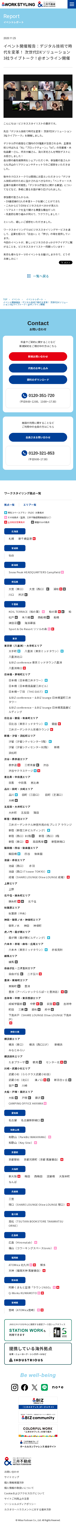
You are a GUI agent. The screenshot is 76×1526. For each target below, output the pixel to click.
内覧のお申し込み (38, 368)
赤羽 (32, 866)
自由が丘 (14, 974)
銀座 (54, 724)
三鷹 (21, 1009)
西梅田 (38, 1176)
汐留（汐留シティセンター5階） (28, 741)
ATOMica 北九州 (19, 1265)
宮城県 (14, 548)
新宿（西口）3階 (49, 836)
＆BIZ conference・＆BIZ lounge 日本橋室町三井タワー (40, 700)
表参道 (13, 765)
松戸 (11, 617)
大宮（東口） (17, 589)
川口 (11, 594)
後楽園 (38, 854)
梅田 (27, 1176)
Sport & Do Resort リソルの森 (28, 629)
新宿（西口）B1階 (20, 836)
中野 (33, 1004)
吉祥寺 (67, 1004)
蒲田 (36, 812)
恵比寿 (35, 782)
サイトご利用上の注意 (16, 1498)
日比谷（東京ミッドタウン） (26, 724)
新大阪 (13, 1176)
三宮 (11, 1199)
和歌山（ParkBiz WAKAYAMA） (28, 1137)
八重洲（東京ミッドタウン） (42, 651)
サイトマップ (11, 1477)
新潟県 (14, 564)
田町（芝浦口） (54, 795)
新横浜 (58, 1044)
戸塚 (24, 1098)
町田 (11, 1009)
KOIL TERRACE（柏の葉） (25, 611)
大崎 (11, 800)
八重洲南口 (15, 668)
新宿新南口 (58, 841)
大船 (11, 1098)
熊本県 (14, 1280)
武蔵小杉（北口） (19, 1080)
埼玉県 (14, 581)
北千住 (32, 901)
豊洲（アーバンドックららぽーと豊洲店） (34, 992)
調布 (34, 1009)
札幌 (11, 538)
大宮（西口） (37, 589)
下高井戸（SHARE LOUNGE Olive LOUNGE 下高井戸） (40, 1017)
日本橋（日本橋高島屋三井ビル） (29, 686)
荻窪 (49, 1004)
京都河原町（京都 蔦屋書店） (42, 1159)
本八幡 (26, 617)
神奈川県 (14, 1031)
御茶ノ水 (14, 925)
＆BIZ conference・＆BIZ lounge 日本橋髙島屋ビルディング (40, 710)
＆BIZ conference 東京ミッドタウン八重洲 (35, 662)
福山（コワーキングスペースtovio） (31, 1248)
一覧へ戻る (41, 276)
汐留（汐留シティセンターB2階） (29, 747)
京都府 (14, 1152)
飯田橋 (13, 854)
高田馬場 (38, 841)
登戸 (11, 1085)
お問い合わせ (11, 1471)
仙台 (11, 555)
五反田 (25, 812)
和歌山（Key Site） (21, 1142)
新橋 (57, 747)
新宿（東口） (17, 841)
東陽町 (13, 986)
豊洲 (27, 986)
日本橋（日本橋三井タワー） (26, 680)
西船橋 (42, 617)
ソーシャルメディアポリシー (20, 1504)
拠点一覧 (9, 504)
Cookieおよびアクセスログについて (24, 1493)
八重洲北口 (15, 657)
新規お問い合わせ (38, 356)
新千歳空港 (25, 538)
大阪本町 (64, 1176)
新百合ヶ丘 (61, 1080)
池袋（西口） (17, 866)
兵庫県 (14, 1191)
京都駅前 (14, 1159)
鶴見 (35, 1062)
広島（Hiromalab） (21, 1242)
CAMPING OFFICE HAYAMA (26, 1103)
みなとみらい (17, 1050)
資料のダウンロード (38, 379)
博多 (43, 1265)
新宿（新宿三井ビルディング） (27, 830)
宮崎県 (14, 1302)
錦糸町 (13, 901)
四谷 (27, 854)
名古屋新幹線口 (30, 1120)
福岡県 (14, 1257)
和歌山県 (14, 1129)
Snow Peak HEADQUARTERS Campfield (34, 572)
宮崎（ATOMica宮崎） (22, 1310)
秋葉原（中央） (18, 913)
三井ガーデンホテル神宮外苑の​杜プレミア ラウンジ (40, 824)
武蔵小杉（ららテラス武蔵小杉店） (30, 1074)
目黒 (11, 782)
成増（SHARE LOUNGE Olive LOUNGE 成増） (37, 877)
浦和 (56, 589)
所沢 (21, 594)
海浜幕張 (30, 623)
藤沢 (38, 1098)
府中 (47, 1009)
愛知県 (14, 1112)
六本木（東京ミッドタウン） (26, 949)
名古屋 (13, 1120)
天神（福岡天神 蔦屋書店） (25, 1270)
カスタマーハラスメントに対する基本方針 (27, 1509)
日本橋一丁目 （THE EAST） (26, 691)
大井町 (13, 812)
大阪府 (14, 1168)
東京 (15, 638)
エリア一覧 (29, 504)
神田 (26, 925)
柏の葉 (53, 611)
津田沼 (13, 623)
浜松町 (13, 753)
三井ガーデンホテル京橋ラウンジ (29, 729)
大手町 (13, 651)
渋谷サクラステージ (21, 770)
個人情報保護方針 (14, 1482)
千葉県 (14, 604)
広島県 (14, 1235)
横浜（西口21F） (39, 1044)
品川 (11, 795)
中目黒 (22, 782)
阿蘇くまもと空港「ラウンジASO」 (30, 1287)
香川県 (14, 1214)
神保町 (37, 925)
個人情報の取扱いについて (19, 1488)
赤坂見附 (57, 949)
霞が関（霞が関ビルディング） (27, 937)
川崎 (24, 1085)
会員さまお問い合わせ (38, 437)
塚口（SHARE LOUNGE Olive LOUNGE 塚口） (37, 1204)
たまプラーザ (17, 1062)
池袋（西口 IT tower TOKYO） (28, 871)
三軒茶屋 (30, 765)
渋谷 (46, 765)
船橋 (56, 617)
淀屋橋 (51, 1176)
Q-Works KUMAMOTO (23, 1293)
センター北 (53, 1062)
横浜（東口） (17, 1044)
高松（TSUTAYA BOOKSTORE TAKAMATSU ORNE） (36, 1223)
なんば (13, 1182)
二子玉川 (32, 974)
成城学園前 (15, 1004)
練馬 (11, 962)
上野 (11, 889)
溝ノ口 (39, 1080)
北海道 (14, 531)
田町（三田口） (31, 795)
